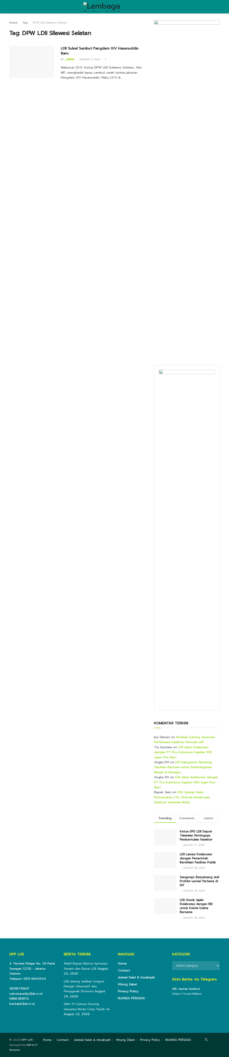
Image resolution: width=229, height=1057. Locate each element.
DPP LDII (27, 1040)
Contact (124, 970)
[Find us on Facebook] (200, 1039)
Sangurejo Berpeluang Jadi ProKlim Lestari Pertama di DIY (199, 881)
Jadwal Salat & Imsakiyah (136, 977)
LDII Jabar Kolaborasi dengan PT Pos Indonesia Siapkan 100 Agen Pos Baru (183, 752)
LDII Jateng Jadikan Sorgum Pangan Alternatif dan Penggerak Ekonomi (84, 986)
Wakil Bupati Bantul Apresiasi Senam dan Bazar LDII (86, 966)
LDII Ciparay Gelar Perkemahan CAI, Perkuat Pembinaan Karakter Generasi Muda (182, 797)
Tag (25, 23)
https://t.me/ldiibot (187, 993)
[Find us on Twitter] (206, 1039)
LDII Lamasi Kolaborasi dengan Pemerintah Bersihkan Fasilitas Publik (198, 858)
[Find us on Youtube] (218, 1039)
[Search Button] (218, 6)
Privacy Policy (128, 991)
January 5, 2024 (89, 59)
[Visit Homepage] (114, 6)
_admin (69, 59)
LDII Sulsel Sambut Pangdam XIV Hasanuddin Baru (100, 51)
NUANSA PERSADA (131, 998)
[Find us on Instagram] (212, 1039)
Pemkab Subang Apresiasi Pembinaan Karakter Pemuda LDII (184, 739)
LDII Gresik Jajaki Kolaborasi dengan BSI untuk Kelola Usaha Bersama (196, 906)
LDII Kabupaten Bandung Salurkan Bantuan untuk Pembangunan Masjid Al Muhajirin (183, 767)
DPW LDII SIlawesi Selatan (50, 23)
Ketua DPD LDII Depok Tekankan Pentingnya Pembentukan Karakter (196, 835)
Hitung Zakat (127, 984)
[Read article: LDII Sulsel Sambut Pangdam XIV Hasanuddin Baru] (31, 62)
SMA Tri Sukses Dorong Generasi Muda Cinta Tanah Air (87, 1006)
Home (13, 23)
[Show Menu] (11, 6)
